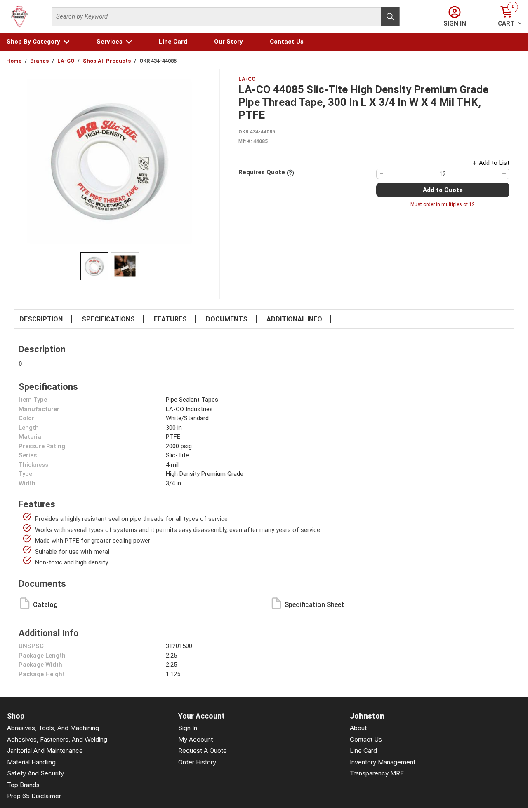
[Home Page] (19, 16)
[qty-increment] (504, 174)
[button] (38, 42)
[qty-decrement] (382, 174)
